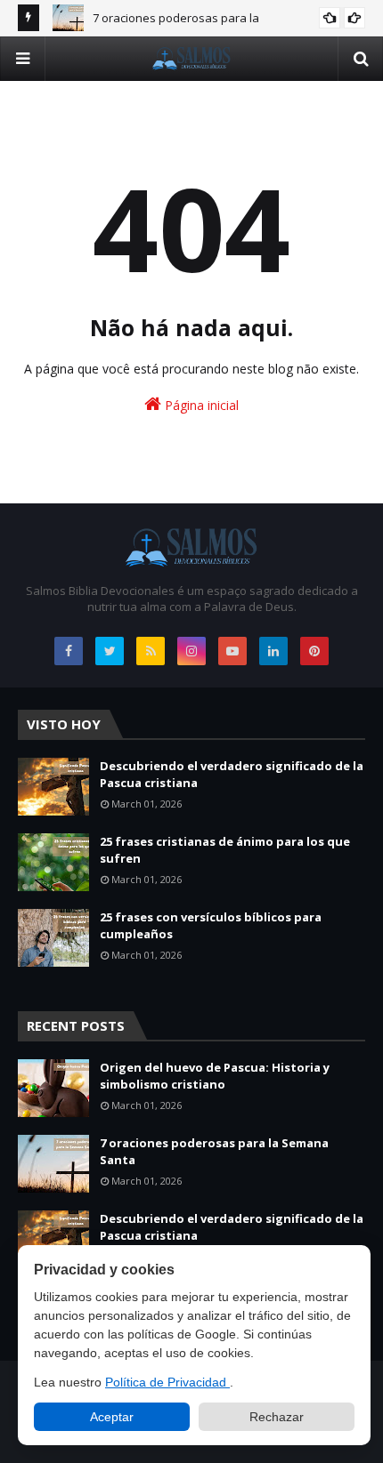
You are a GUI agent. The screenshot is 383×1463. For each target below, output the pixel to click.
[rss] (150, 651)
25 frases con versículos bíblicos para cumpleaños (211, 926)
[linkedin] (273, 651)
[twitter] (109, 651)
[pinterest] (314, 651)
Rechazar (276, 1417)
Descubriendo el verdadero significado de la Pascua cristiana (231, 775)
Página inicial (200, 405)
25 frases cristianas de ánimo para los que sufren (225, 850)
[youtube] (232, 651)
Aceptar (112, 1417)
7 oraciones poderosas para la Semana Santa (214, 1152)
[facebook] (68, 651)
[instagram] (191, 651)
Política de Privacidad (167, 1382)
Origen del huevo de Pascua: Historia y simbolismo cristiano (215, 1076)
